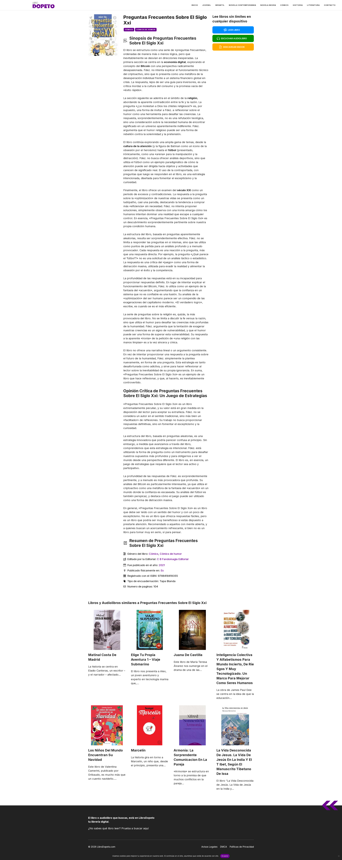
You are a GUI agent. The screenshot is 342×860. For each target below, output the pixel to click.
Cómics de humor (145, 30)
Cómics (284, 5)
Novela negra (268, 5)
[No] (338, 856)
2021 (162, 565)
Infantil (220, 5)
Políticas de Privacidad (242, 846)
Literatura (313, 5)
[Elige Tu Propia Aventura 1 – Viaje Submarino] (149, 630)
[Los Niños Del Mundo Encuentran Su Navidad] (107, 725)
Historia (298, 5)
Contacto (330, 5)
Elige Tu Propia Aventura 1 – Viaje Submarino (145, 659)
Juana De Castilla (188, 655)
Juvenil (206, 5)
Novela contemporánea (242, 5)
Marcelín (138, 750)
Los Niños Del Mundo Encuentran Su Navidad (105, 755)
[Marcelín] (149, 725)
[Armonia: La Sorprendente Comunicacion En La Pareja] (192, 725)
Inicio (194, 5)
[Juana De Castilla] (192, 630)
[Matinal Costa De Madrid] (107, 630)
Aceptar (224, 856)
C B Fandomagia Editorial (173, 559)
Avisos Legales (209, 846)
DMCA (223, 846)
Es (162, 570)
